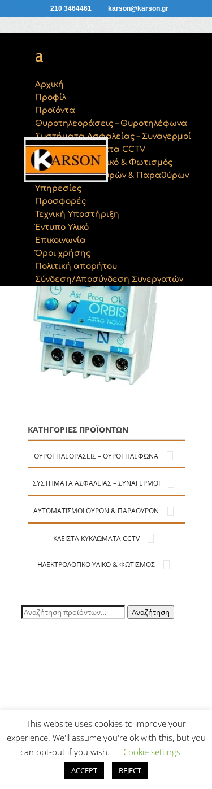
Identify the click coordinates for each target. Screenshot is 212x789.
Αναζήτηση (151, 612)
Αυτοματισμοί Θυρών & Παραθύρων (96, 511)
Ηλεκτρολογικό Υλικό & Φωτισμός (96, 564)
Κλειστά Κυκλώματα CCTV (96, 538)
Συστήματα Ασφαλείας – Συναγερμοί (96, 483)
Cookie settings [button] (151, 751)
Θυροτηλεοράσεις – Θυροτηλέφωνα (96, 456)
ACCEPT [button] (84, 770)
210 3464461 (71, 8)
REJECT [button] (130, 770)
